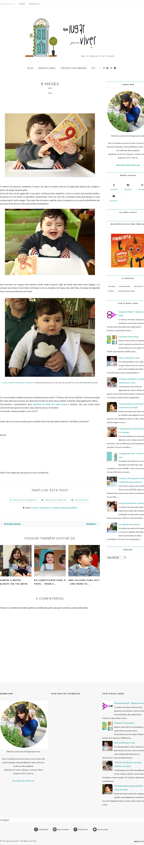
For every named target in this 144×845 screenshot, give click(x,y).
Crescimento (44, 507)
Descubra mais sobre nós (128, 165)
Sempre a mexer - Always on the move (14, 582)
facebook (113, 189)
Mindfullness (46, 68)
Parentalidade (124, 286)
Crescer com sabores (73, 68)
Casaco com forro (8, 383)
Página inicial (7, 4)
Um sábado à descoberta (129, 524)
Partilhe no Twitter (55, 500)
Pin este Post (81, 500)
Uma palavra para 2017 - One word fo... (84, 582)
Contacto (34, 4)
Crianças (111, 286)
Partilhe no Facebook (24, 500)
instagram (128, 189)
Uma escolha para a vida (129, 358)
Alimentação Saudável (126, 291)
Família (111, 291)
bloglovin (114, 200)
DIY (93, 68)
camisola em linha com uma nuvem (50, 404)
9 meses (34, 507)
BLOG (30, 68)
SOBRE (22, 4)
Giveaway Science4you (129, 336)
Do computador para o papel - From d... (50, 582)
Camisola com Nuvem (25, 383)
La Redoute (56, 507)
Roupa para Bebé (69, 507)
